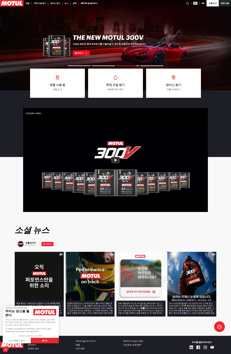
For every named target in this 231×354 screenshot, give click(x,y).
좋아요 (45, 340)
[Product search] (187, 3)
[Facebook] (198, 347)
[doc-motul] (219, 326)
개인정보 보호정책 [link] (132, 345)
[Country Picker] (195, 3)
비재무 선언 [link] (33, 349)
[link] (66, 3)
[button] (5, 349)
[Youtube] (212, 347)
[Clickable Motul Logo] (12, 3)
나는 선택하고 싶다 (17, 340)
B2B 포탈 (225, 3)
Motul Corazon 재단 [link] (133, 341)
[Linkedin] (191, 347)
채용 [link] (78, 345)
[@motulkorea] (20, 244)
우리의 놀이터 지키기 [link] (86, 341)
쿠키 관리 (80, 349)
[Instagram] (205, 347)
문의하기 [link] (32, 345)
